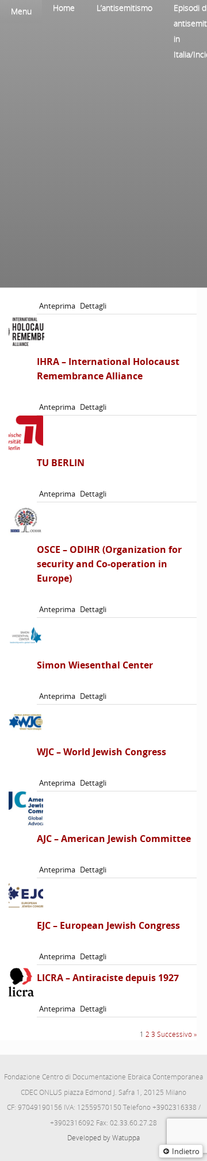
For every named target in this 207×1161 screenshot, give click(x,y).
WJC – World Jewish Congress (101, 751)
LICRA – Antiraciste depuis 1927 (108, 977)
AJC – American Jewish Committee (114, 838)
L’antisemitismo (124, 7)
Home (64, 7)
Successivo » (177, 1034)
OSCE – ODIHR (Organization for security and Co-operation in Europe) (109, 564)
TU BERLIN (61, 462)
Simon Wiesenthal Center (95, 665)
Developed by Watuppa (103, 1138)
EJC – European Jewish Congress (108, 925)
